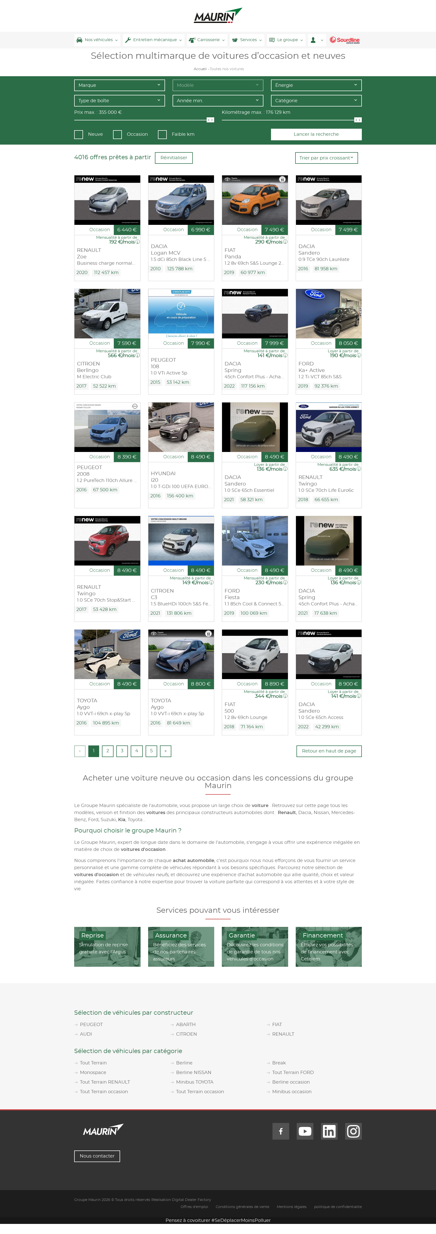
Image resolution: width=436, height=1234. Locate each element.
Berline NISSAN (193, 1072)
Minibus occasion (292, 1092)
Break (279, 1063)
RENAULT (283, 1034)
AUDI (86, 1034)
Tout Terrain (93, 1063)
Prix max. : (86, 112)
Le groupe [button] (287, 40)
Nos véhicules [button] (99, 40)
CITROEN (186, 1034)
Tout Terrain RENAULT (105, 1082)
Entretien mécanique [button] (155, 40)
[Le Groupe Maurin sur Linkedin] (329, 1131)
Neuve (95, 134)
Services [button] (248, 40)
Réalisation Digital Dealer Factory (181, 1200)
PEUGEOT (91, 1025)
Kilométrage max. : (243, 112)
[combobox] (119, 85)
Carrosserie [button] (208, 40)
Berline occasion (291, 1082)
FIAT (277, 1025)
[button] (317, 40)
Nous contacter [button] (97, 1156)
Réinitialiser (173, 158)
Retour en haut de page (329, 751)
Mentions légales (292, 1207)
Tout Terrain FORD (293, 1072)
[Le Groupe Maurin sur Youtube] (305, 1131)
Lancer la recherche (316, 134)
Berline (184, 1063)
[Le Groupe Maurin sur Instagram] (353, 1131)
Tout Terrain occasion (104, 1092)
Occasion (137, 134)
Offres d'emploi (194, 1207)
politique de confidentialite (338, 1207)
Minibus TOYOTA (194, 1082)
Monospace (93, 1072)
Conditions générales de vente (242, 1207)
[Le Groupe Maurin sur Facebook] (280, 1131)
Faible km (183, 134)
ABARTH (186, 1025)
